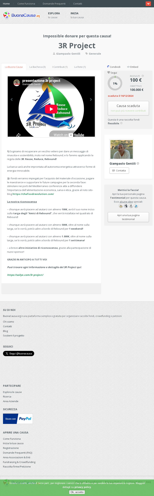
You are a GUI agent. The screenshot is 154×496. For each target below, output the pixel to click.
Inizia (75, 13)
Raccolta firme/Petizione (17, 466)
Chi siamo (8, 321)
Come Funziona (26, 3)
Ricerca (7, 396)
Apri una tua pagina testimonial (128, 217)
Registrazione (11, 448)
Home (6, 3)
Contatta (121, 170)
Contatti (77, 3)
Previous (12, 99)
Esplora (54, 13)
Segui (113, 72)
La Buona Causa (14, 67)
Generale (94, 53)
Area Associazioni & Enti (16, 457)
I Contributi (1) (59, 67)
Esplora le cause (12, 392)
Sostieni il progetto (13, 335)
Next (91, 99)
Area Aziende (10, 401)
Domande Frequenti (54, 3)
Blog (5, 331)
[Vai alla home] (22, 14)
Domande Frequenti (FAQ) (17, 452)
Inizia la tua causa (13, 443)
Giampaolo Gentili (67, 53)
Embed (134, 67)
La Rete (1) (80, 67)
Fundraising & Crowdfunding (19, 462)
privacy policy (83, 487)
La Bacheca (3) (37, 67)
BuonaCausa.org (12, 315)
